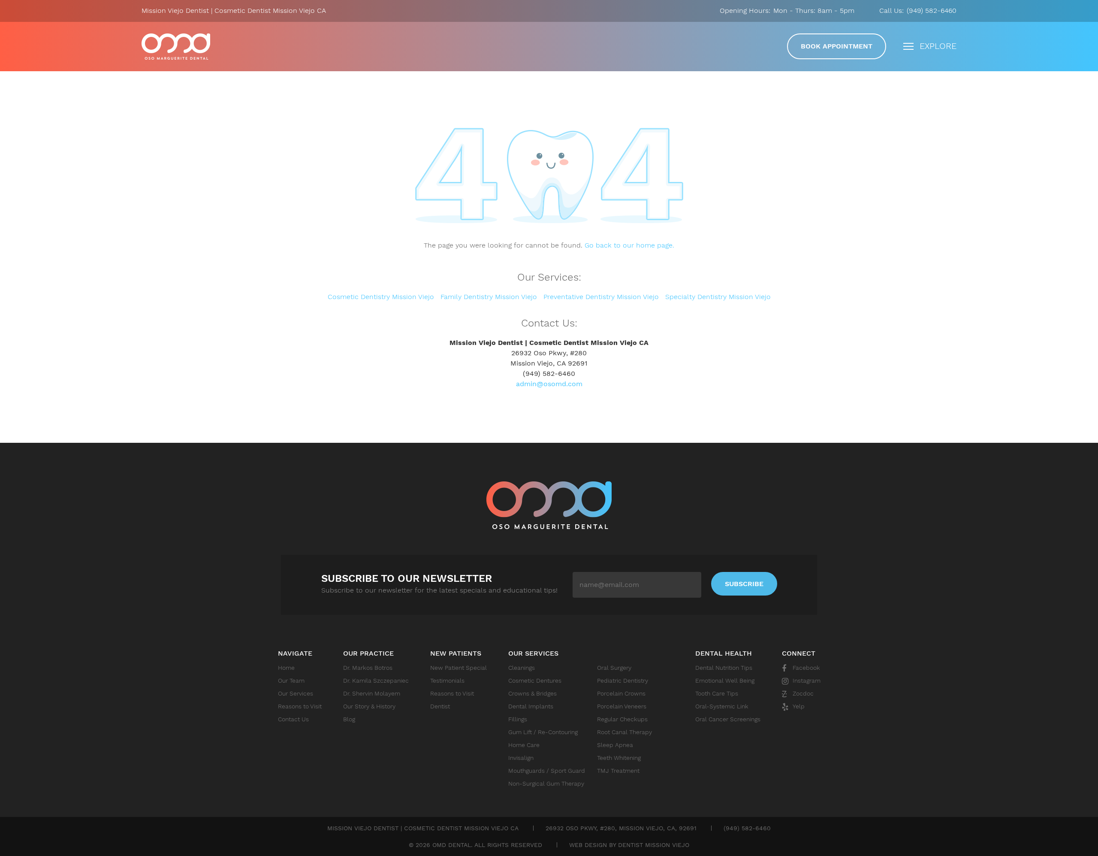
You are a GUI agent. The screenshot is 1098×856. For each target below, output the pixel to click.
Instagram (806, 680)
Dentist (440, 706)
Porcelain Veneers (621, 706)
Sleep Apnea (615, 744)
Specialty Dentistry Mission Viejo (718, 297)
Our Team (291, 680)
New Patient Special (458, 667)
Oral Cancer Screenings (727, 719)
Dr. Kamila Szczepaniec (376, 680)
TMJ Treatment (618, 770)
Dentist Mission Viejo (653, 844)
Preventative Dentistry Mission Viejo (601, 297)
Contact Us (293, 719)
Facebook (806, 667)
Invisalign (521, 757)
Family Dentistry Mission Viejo (488, 297)
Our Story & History (369, 706)
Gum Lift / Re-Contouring (543, 732)
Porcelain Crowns (621, 693)
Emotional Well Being (724, 680)
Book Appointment (836, 46)
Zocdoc (803, 693)
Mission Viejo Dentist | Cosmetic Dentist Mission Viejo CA (176, 46)
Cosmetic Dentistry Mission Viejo (381, 297)
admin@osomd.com (549, 384)
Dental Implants (530, 706)
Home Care (524, 744)
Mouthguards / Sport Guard (546, 770)
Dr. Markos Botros (367, 667)
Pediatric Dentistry (622, 680)
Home (286, 667)
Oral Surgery (614, 667)
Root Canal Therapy (624, 732)
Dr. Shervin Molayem (371, 693)
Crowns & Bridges (532, 693)
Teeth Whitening (619, 757)
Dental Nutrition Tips (723, 667)
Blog (349, 719)
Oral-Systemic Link (721, 706)
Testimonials (447, 680)
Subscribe (744, 584)
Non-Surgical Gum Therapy (546, 783)
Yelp (799, 706)
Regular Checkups (622, 719)
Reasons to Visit (300, 706)
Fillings (517, 719)
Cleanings (521, 667)
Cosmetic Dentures (534, 680)
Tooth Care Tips (716, 693)
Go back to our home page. (629, 245)
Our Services (295, 693)
